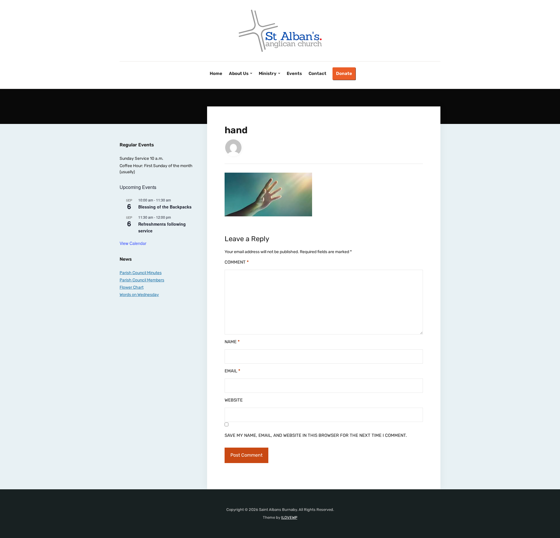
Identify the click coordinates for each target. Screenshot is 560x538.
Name (232, 341)
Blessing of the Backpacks (165, 207)
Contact (317, 73)
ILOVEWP (289, 517)
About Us (239, 73)
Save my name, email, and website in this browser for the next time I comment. (316, 435)
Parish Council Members (142, 280)
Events (294, 73)
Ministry (267, 73)
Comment (237, 262)
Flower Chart (132, 287)
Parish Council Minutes (141, 272)
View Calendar (133, 243)
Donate (344, 73)
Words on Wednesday (139, 294)
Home (216, 73)
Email (232, 371)
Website (234, 400)
